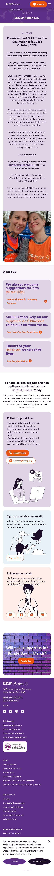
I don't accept (39, 861)
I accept (14, 861)
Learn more (27, 869)
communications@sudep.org (23, 164)
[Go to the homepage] (13, 4)
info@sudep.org (11, 700)
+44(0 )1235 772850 (12, 697)
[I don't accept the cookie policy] (49, 842)
